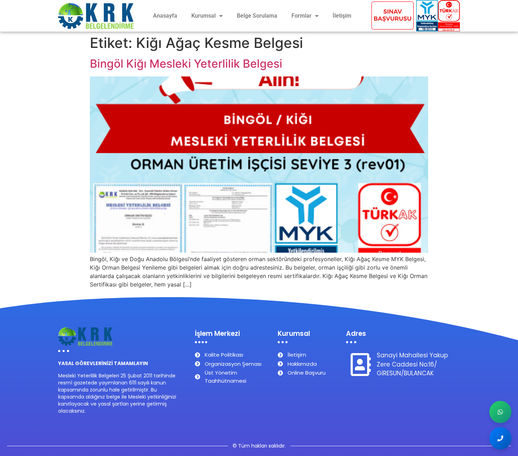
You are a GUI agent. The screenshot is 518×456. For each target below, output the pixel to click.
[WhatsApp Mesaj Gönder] (500, 412)
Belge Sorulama (257, 15)
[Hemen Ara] (500, 438)
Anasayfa (165, 15)
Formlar (301, 15)
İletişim (342, 15)
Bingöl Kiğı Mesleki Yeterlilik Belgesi (186, 63)
